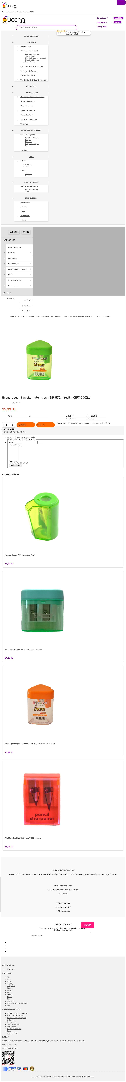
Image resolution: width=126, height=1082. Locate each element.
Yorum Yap (16, 403)
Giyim (27, 166)
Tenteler (28, 192)
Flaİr (8, 979)
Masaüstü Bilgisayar (32, 60)
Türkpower (11, 986)
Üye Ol (117, 22)
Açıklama (8, 429)
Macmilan (10, 1001)
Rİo (8, 999)
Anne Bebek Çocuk (31, 36)
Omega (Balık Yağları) (32, 144)
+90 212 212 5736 (9, 1044)
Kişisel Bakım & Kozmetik (31, 131)
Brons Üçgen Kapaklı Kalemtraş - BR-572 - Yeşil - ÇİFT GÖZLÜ (86, 423)
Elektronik (31, 42)
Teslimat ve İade (13, 1024)
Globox (10, 988)
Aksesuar (28, 164)
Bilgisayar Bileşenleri (32, 54)
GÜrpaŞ (10, 984)
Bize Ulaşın (101, 22)
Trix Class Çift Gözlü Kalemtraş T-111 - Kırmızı (23, 838)
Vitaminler (28, 146)
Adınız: (11, 442)
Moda (31, 157)
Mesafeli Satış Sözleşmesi (16, 1018)
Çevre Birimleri (30, 56)
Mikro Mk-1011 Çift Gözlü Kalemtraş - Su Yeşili (23, 649)
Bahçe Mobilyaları (31, 190)
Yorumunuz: (13, 461)
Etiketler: (59, 423)
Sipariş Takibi (102, 27)
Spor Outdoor (31, 198)
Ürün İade (10, 1020)
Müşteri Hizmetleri (14, 1029)
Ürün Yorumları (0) (14, 432)
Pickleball (11, 969)
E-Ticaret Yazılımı (63, 911)
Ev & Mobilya (31, 87)
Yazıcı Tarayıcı (30, 62)
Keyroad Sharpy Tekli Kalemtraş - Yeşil (20, 555)
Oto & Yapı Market (31, 182)
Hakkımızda (11, 1027)
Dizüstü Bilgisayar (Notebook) (35, 58)
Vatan (9, 992)
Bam (9, 1006)
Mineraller (28, 142)
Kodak (9, 981)
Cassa (9, 990)
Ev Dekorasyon (31, 93)
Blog (9, 1031)
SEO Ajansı (63, 893)
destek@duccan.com (9, 1048)
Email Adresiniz (14, 445)
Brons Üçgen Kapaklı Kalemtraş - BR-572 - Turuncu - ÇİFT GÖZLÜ (31, 744)
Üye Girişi (118, 18)
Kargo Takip (101, 18)
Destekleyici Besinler (32, 138)
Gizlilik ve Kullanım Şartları (17, 1013)
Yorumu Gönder (15, 466)
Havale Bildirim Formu (15, 1016)
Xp (8, 977)
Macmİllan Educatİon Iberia (17, 1003)
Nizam (9, 997)
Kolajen (28, 140)
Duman (9, 995)
